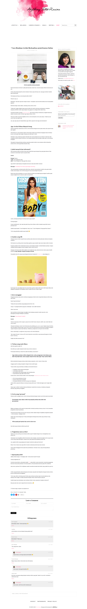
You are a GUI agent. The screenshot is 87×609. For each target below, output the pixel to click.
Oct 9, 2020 (50, 521)
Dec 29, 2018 (50, 573)
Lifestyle (14, 25)
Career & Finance (34, 25)
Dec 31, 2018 (50, 559)
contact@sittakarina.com (68, 78)
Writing (51, 25)
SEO (29, 462)
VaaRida (13, 529)
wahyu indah (14, 573)
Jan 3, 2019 (50, 544)
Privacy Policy (52, 601)
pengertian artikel (26, 112)
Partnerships (41, 601)
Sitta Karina (18, 552)
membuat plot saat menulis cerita (41, 375)
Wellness (23, 25)
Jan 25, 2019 (50, 552)
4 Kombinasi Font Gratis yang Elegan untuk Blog (25, 166)
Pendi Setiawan (15, 559)
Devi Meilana (14, 544)
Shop (57, 25)
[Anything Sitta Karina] (43, 11)
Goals (44, 25)
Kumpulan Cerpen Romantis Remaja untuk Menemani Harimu (68, 127)
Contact (33, 601)
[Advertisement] (43, 36)
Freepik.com (39, 254)
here (74, 80)
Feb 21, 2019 (50, 537)
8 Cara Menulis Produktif (20, 316)
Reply (13, 525)
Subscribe (61, 117)
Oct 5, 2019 (50, 529)
